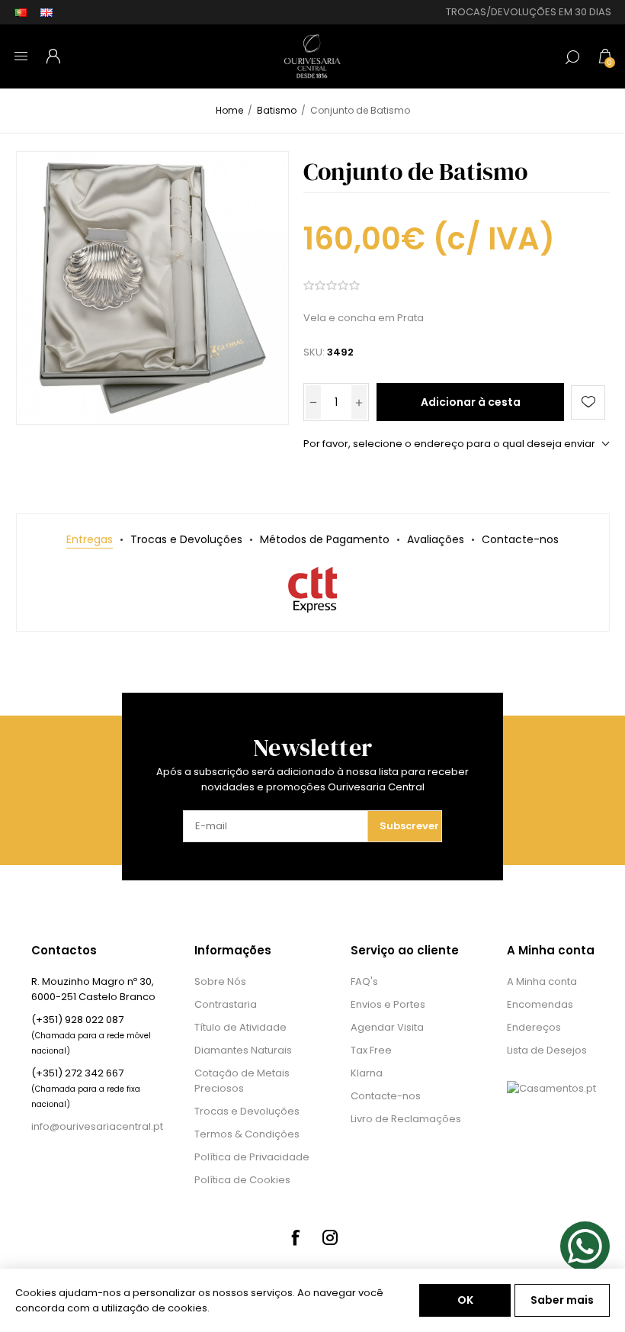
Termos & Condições (247, 1134)
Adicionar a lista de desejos (588, 402)
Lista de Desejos (547, 1050)
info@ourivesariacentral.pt (97, 1126)
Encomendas (540, 1004)
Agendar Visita (387, 1027)
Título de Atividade (240, 1027)
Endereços (534, 1027)
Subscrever (409, 826)
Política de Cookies (242, 1180)
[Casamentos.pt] (551, 1088)
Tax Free (371, 1050)
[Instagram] (330, 1237)
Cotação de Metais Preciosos (242, 1081)
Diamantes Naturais (243, 1050)
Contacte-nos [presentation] (520, 539)
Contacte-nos (386, 1096)
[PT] (20, 12)
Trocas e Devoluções (247, 1111)
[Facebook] (295, 1237)
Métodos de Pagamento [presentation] (324, 539)
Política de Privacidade (251, 1157)
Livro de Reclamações (406, 1119)
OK (465, 1300)
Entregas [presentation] (89, 539)
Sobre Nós (220, 981)
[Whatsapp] (585, 1246)
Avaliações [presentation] (435, 539)
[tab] (89, 540)
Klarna (367, 1073)
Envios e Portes (388, 1004)
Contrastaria (225, 1004)
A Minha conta (542, 981)
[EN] (46, 12)
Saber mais (562, 1300)
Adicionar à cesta (471, 402)
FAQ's (364, 981)
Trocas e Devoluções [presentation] (186, 539)
